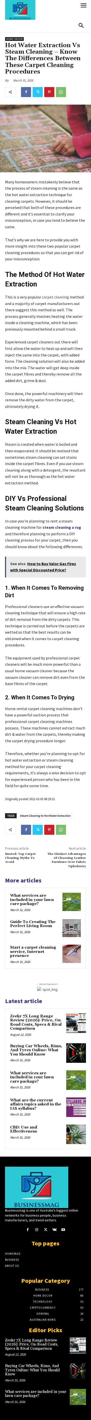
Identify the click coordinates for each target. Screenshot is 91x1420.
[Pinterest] (49, 92)
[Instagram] (36, 1230)
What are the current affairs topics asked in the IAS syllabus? (35, 1104)
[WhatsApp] (61, 92)
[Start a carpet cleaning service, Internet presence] (71, 954)
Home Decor (14, 39)
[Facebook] (26, 92)
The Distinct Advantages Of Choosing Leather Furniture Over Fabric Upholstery (66, 860)
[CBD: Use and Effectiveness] (76, 1134)
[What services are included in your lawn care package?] (71, 902)
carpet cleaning (55, 297)
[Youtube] (63, 1230)
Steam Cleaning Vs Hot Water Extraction (45, 815)
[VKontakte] (54, 1230)
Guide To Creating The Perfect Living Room (32, 924)
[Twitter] (38, 92)
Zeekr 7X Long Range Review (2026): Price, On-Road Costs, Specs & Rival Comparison (36, 1022)
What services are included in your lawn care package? (32, 899)
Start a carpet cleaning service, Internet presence (33, 951)
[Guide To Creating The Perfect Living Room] (71, 928)
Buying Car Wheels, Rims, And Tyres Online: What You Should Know (36, 1050)
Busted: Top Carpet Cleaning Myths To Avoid (20, 858)
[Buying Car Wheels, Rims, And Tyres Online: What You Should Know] (76, 1053)
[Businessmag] (41, 10)
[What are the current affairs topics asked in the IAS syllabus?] (76, 1107)
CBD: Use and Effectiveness (23, 1129)
